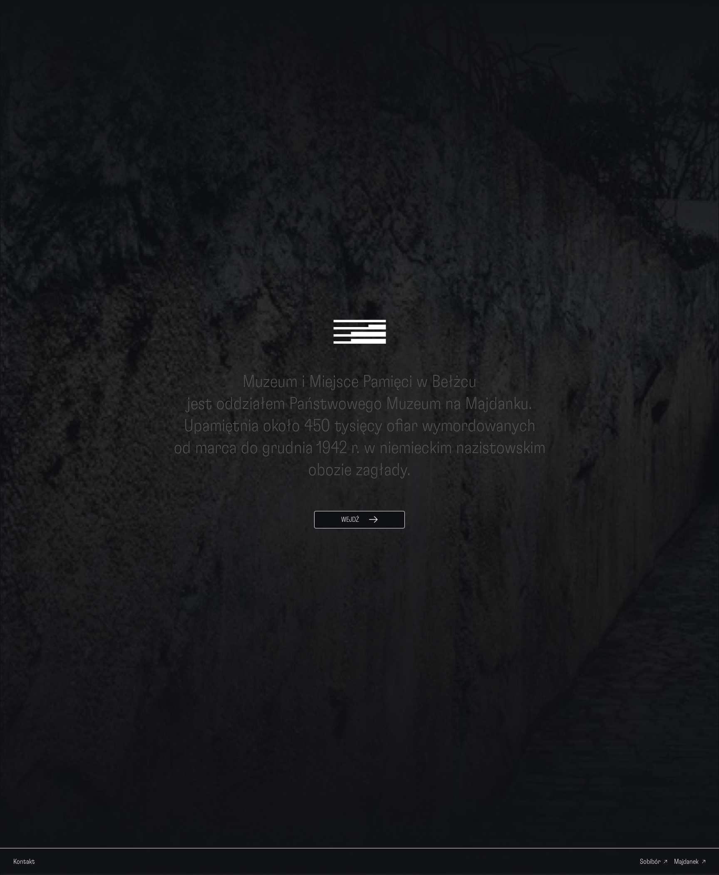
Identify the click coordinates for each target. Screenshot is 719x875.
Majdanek (686, 861)
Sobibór (650, 861)
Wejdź (350, 519)
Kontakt (24, 861)
